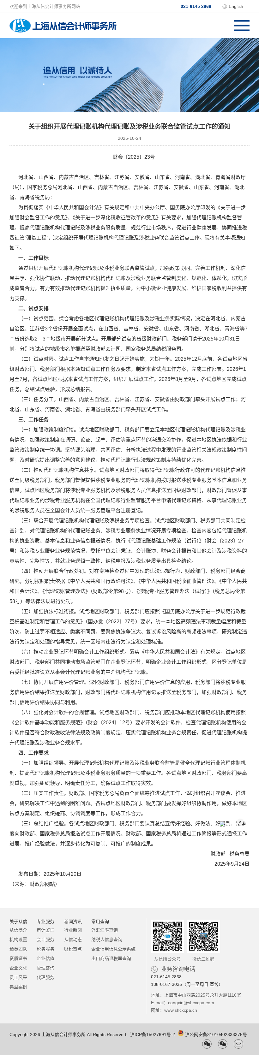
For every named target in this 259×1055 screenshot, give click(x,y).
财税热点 (73, 948)
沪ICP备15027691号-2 (152, 1034)
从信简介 (18, 930)
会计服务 (45, 939)
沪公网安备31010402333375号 (216, 1034)
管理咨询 (45, 967)
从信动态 (73, 939)
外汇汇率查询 (104, 930)
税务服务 (45, 948)
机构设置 (18, 939)
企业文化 (18, 967)
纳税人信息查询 (106, 939)
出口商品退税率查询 (111, 958)
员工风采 (18, 977)
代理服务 (45, 977)
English (236, 6)
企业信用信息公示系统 (113, 948)
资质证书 (18, 958)
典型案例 (18, 986)
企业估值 (45, 958)
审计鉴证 (45, 930)
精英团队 (18, 948)
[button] (250, 75)
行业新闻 (73, 930)
